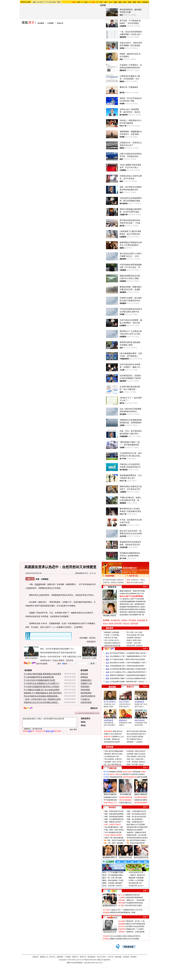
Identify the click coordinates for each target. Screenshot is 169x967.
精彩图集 (106, 912)
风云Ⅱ (113, 734)
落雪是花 (123, 612)
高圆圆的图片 (86, 680)
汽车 (101, 2)
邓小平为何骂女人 (110, 702)
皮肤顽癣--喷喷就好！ (134, 638)
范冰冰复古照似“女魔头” (133, 905)
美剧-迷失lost (117, 731)
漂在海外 (106, 936)
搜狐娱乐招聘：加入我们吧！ (137, 835)
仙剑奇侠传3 (134, 734)
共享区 (106, 777)
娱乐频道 (41, 23)
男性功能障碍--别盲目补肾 (136, 756)
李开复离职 (132, 620)
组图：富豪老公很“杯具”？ (113, 822)
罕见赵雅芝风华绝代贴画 (134, 903)
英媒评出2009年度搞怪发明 (135, 924)
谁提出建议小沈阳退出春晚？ (136, 669)
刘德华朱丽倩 (86, 702)
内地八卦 (60, 23)
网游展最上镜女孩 (109, 616)
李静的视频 (85, 690)
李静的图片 (85, 686)
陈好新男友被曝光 (141, 803)
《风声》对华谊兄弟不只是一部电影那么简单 (42, 699)
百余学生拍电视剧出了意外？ (136, 663)
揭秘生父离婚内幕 (140, 794)
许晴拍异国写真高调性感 (134, 897)
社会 (107, 682)
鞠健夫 (122, 591)
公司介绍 (110, 957)
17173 (46, 2)
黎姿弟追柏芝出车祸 (141, 857)
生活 (107, 663)
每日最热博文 (115, 620)
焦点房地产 (53, 2)
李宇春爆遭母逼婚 (110, 800)
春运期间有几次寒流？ (118, 663)
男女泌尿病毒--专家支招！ (113, 759)
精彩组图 (121, 903)
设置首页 (35, 957)
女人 (110, 2)
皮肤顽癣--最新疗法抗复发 (136, 754)
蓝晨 (121, 607)
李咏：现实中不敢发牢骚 (116, 840)
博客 (129, 2)
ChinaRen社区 (112, 917)
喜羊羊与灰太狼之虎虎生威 (136, 731)
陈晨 (121, 609)
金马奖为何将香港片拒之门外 (133, 593)
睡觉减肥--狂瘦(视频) (111, 632)
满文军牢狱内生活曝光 (138, 840)
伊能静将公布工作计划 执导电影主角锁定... (41, 702)
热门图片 (121, 905)
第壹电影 (121, 900)
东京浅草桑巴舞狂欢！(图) (113, 827)
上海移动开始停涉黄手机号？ (136, 672)
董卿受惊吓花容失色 (132, 895)
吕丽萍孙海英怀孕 (88, 696)
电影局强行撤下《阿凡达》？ (136, 682)
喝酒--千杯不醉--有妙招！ (136, 764)
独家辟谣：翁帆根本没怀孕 (136, 832)
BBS (139, 2)
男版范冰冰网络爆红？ (118, 675)
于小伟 (39, 595)
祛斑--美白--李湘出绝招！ (136, 759)
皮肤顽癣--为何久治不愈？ (113, 762)
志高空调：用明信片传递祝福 (113, 582)
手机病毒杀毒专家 (115, 777)
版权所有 (107, 960)
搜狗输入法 (44, 957)
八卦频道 (50, 23)
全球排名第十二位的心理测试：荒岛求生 (56, 660)
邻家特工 (107, 734)
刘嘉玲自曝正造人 (125, 803)
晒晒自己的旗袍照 (116, 939)
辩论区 (83, 725)
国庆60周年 (118, 623)
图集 (128, 582)
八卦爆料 (121, 897)
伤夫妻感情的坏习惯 (111, 756)
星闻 (128, 580)
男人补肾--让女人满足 (134, 632)
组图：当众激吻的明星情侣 (113, 819)
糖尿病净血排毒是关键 (112, 646)
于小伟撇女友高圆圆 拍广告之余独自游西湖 (41, 690)
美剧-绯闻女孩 (140, 720)
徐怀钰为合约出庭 (125, 857)
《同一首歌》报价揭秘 (115, 843)
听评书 (106, 772)
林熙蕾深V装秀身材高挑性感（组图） (123, 912)
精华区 (83, 722)
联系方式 (83, 957)
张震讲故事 (136, 772)
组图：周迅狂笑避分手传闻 (113, 811)
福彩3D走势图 (142, 777)
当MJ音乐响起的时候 (137, 843)
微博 (134, 2)
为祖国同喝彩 (109, 576)
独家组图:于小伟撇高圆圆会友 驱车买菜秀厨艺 (43, 693)
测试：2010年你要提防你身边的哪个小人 (57, 649)
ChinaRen (40, 2)
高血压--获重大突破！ (134, 640)
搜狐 (34, 2)
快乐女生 (126, 623)
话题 (107, 672)
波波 (121, 615)
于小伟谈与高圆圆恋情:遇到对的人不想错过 (41, 686)
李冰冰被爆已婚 (125, 794)
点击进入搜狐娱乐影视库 (113, 835)
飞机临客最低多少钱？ (118, 666)
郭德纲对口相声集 (115, 772)
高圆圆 (37, 584)
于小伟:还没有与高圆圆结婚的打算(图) (39, 680)
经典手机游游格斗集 (130, 777)
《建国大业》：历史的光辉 (134, 900)
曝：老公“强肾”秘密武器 (112, 764)
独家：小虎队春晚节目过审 (136, 811)
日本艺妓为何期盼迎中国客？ (136, 678)
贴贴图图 (121, 924)
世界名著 (125, 774)
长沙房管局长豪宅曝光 (118, 669)
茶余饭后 (112, 807)
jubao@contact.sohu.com (93, 963)
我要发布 (94, 708)
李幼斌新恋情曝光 (141, 797)
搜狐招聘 (60, 957)
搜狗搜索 (30, 663)
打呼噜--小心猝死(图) (111, 635)
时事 (107, 678)
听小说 (106, 774)
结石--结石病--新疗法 (111, 640)
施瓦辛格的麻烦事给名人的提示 (134, 607)
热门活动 (106, 910)
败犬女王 (143, 734)
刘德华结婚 (134, 623)
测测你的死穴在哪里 (89, 658)
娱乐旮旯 (121, 926)
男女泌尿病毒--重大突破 (135, 635)
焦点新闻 (121, 921)
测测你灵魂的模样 (31, 658)
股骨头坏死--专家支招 (134, 646)
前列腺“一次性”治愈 (134, 643)
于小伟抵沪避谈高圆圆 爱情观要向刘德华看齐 (42, 674)
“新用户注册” (49, 731)
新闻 (107, 669)
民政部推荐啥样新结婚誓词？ (136, 675)
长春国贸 (123, 601)
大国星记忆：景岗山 (138, 580)
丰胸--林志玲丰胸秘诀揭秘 (113, 751)
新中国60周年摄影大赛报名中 (113, 580)
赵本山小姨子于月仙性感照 (134, 599)
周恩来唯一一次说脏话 (135, 742)
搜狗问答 (109, 649)
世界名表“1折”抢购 (111, 638)
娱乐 (86, 2)
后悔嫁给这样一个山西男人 (134, 929)
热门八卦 (121, 895)
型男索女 (121, 932)
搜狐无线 (113, 768)
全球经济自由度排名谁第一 (135, 666)
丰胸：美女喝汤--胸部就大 (136, 762)
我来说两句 (80, 573)
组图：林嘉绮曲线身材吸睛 (113, 814)
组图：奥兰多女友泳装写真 (136, 817)
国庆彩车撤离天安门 (130, 568)
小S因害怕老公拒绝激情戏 (135, 612)
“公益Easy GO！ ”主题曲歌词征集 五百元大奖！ (127, 910)
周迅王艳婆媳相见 (125, 800)
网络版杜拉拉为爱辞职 (135, 830)
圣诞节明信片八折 (110, 803)
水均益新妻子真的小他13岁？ (136, 653)
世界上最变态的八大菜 (72, 656)
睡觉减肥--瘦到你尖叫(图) (113, 754)
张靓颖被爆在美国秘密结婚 (135, 601)
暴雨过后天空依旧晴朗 (131, 939)
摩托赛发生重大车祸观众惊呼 (137, 827)
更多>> (145, 586)
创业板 (111, 623)
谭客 (121, 604)
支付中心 (52, 957)
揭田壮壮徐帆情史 (110, 794)
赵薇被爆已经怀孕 (110, 797)
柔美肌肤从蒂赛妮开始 (112, 643)
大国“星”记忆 (133, 576)
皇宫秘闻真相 (139, 702)
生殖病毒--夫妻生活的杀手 (136, 751)
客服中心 (75, 957)
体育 (78, 2)
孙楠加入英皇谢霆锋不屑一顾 (133, 615)
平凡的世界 (133, 774)
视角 (107, 659)
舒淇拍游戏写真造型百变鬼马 (137, 838)
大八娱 (122, 599)
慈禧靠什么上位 (118, 736)
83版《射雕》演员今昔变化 (114, 830)
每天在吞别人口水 (109, 932)
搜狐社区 (112, 891)
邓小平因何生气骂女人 (135, 739)
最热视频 (112, 687)
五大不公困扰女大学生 (118, 672)
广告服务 (68, 957)
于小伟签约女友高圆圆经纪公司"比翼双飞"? (41, 683)
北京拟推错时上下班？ (118, 656)
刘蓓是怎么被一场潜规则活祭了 (134, 604)
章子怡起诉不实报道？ (118, 653)
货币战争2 (141, 774)
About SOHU (101, 957)
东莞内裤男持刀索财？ (118, 678)
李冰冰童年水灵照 (137, 582)
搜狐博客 (112, 587)
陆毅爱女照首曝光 (141, 800)
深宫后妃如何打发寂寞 (112, 742)
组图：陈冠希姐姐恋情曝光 (113, 817)
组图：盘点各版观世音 (135, 819)
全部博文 (133, 957)
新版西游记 (123, 720)
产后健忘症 (85, 699)
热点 (107, 675)
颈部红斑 (84, 674)
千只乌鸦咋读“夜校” (117, 659)
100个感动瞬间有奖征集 (112, 832)
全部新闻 (126, 957)
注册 (29, 731)
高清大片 (130, 687)
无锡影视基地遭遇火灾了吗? (136, 656)
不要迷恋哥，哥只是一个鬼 (134, 921)
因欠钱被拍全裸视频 (109, 602)
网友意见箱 (128, 947)
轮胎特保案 (141, 620)
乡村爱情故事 (108, 720)
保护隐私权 (91, 957)
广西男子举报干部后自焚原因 (134, 659)
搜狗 (58, 2)
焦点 (107, 656)
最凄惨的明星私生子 (110, 906)
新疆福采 (84, 677)
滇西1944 (118, 734)
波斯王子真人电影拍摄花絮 (113, 838)
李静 (29, 588)
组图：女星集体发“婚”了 (135, 822)
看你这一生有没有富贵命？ (51, 656)
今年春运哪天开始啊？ (118, 682)
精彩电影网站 (86, 693)
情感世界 (121, 929)
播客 (120, 2)
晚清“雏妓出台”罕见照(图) (136, 824)
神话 (128, 734)
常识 (107, 666)
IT (97, 2)
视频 (115, 2)
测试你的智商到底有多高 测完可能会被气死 (58, 653)
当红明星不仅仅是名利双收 (134, 926)
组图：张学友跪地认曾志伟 (136, 814)
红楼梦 (143, 772)
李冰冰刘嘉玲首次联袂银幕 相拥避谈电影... (41, 696)
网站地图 (118, 957)
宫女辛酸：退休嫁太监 (112, 739)
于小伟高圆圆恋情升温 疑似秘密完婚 (39, 677)
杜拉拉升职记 (127, 772)
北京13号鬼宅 (124, 702)
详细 (134, 572)
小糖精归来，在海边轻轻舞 (134, 932)
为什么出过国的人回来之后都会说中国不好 (125, 936)
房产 (105, 2)
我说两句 (145, 2)
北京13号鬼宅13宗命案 (135, 736)
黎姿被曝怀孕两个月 (110, 857)
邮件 (124, 2)
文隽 (121, 593)
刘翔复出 (124, 620)
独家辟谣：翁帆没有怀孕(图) (135, 591)
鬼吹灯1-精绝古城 (115, 774)
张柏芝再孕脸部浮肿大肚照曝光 (134, 609)
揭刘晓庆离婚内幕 (125, 797)
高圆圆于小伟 (86, 683)
